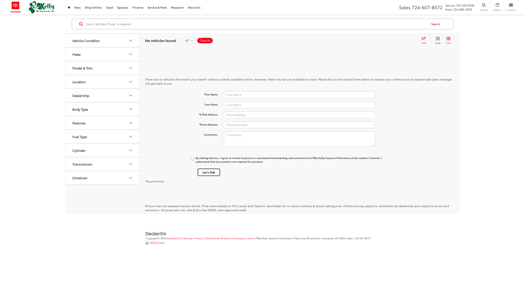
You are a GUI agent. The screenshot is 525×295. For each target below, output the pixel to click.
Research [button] (177, 7)
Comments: (211, 134)
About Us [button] (194, 7)
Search (435, 24)
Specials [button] (122, 7)
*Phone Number (208, 124)
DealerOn (175, 238)
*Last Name (211, 104)
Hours (251, 238)
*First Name (211, 94)
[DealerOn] (156, 233)
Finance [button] (137, 7)
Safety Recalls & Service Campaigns (225, 238)
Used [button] (109, 7)
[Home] (69, 7)
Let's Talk (209, 172)
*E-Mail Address (208, 114)
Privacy (199, 238)
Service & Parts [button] (157, 7)
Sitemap (188, 238)
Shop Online (93, 7)
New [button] (77, 7)
